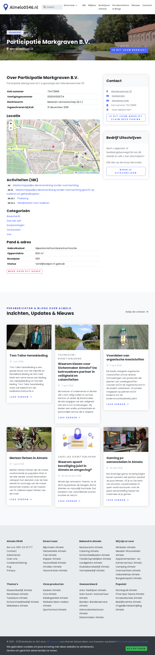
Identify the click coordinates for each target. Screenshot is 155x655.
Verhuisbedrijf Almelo (92, 570)
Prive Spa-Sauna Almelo (130, 594)
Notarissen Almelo (17, 594)
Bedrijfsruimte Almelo (128, 602)
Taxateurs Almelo (17, 598)
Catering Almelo (89, 551)
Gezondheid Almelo (54, 563)
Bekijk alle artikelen (135, 311)
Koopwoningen (15, 225)
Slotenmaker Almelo (91, 617)
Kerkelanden (118, 95)
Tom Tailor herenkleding (29, 355)
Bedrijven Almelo (104, 7)
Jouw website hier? (122, 109)
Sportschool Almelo (54, 609)
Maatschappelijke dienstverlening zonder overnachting (46, 185)
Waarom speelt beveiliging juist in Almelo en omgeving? (75, 466)
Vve (9, 234)
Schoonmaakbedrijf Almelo (23, 602)
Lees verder (19, 397)
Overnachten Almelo (128, 570)
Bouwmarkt (15, 32)
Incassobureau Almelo (129, 598)
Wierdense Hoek (120, 100)
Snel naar (69, 5)
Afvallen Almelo (52, 566)
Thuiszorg (22, 198)
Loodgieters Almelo (90, 563)
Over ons (12, 559)
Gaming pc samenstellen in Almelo (124, 460)
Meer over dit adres (24, 271)
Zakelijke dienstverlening (77, 456)
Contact (147, 5)
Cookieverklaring (17, 563)
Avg (9, 566)
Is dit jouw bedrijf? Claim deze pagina (126, 118)
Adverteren (13, 555)
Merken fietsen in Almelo (29, 458)
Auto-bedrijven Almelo (92, 590)
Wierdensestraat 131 (21, 48)
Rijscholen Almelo (53, 547)
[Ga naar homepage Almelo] (20, 7)
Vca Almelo (50, 594)
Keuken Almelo (52, 590)
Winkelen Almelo (125, 547)
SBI (84, 5)
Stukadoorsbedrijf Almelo (94, 566)
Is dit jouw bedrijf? (129, 50)
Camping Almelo (125, 566)
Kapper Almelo (52, 559)
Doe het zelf (14, 221)
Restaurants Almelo (91, 547)
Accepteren (136, 648)
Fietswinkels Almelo (54, 551)
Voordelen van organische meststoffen (125, 357)
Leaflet (80, 172)
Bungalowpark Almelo (129, 578)
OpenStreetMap (92, 172)
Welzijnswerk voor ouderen (33, 203)
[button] (53, 146)
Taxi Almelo (50, 555)
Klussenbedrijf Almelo (19, 590)
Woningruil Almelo (126, 590)
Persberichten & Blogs (120, 7)
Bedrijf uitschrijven (126, 171)
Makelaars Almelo (17, 605)
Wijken (92, 5)
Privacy (11, 570)
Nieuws (136, 5)
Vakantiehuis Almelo (128, 574)
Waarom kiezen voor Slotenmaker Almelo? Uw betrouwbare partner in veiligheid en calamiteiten (77, 372)
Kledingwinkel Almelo (55, 598)
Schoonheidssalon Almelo (94, 555)
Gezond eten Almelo (55, 570)
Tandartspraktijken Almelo (95, 559)
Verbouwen (13, 229)
